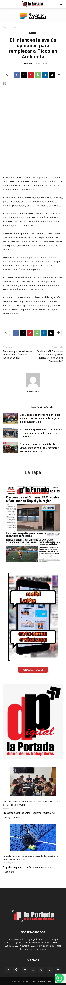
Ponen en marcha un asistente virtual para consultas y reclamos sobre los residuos (39, 448)
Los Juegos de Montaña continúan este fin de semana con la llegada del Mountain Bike (40, 418)
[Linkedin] (45, 75)
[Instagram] (16, 970)
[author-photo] (33, 387)
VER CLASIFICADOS (33, 669)
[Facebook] (17, 75)
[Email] (52, 75)
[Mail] (25, 970)
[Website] (41, 970)
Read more (18, 817)
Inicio (5, 27)
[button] (5, 4)
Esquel (13, 27)
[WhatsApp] (38, 75)
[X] (24, 75)
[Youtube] (58, 970)
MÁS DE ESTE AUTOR (42, 407)
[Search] (61, 4)
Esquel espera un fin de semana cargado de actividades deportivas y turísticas (30, 857)
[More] (59, 75)
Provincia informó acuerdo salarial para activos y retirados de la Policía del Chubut (31, 803)
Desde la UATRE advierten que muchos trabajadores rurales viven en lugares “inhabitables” (50, 356)
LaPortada (27, 63)
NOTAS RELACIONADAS (16, 407)
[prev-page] (5, 459)
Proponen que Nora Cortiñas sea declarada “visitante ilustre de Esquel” (17, 354)
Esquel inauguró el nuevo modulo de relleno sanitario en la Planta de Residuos (41, 433)
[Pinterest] (31, 75)
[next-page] (10, 459)
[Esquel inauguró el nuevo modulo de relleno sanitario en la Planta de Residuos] (10, 433)
